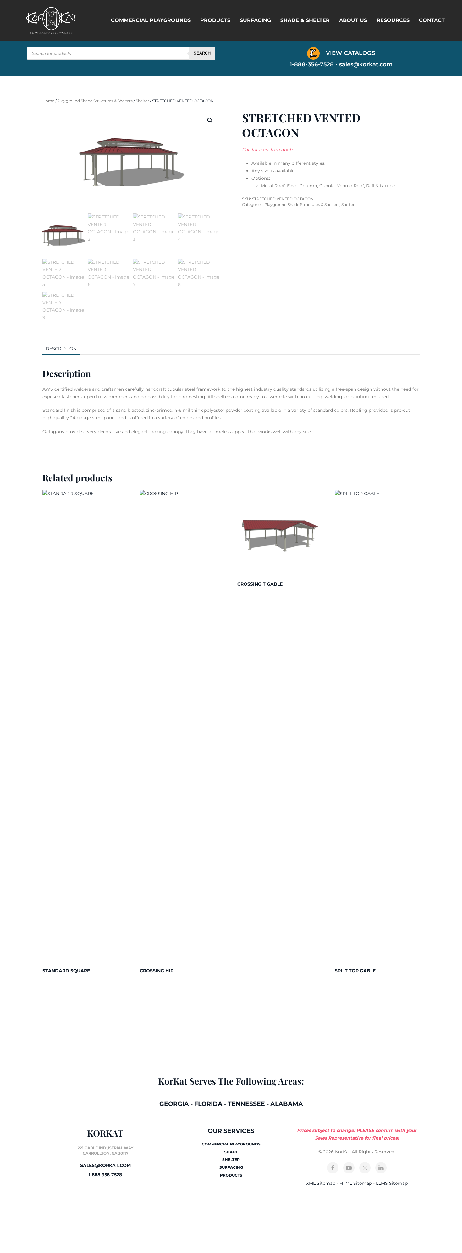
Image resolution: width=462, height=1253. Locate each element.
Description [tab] (61, 348)
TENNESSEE (246, 1103)
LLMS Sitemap (392, 1183)
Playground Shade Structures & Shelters (95, 100)
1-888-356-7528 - (314, 64)
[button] (210, 120)
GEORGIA (174, 1103)
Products (215, 20)
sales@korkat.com (366, 64)
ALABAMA (286, 1103)
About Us (353, 20)
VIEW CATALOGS (349, 53)
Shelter (142, 100)
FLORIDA (208, 1103)
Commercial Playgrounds (151, 20)
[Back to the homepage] (52, 20)
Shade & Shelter (305, 20)
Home (48, 100)
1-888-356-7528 (105, 1175)
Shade (231, 1152)
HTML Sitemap (355, 1183)
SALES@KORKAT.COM (105, 1165)
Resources (393, 20)
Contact (432, 20)
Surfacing (255, 20)
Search (202, 53)
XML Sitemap (320, 1183)
